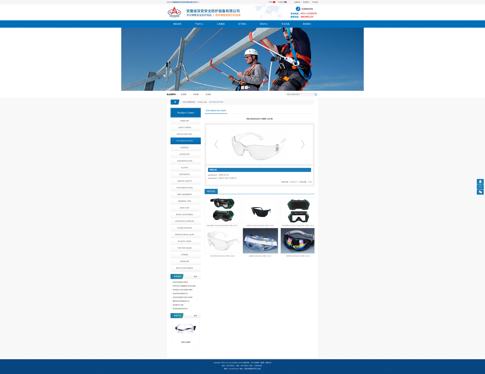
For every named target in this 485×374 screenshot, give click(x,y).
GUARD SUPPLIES (184, 228)
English (281, 2)
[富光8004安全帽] (185, 343)
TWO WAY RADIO (184, 248)
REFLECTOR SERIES (184, 268)
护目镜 (196, 94)
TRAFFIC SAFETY (184, 181)
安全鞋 (208, 94)
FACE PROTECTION (185, 188)
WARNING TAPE (184, 201)
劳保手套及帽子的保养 (180, 282)
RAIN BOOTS (184, 174)
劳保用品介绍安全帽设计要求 (182, 290)
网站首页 (177, 24)
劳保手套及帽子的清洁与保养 (182, 297)
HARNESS (185, 148)
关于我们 (242, 24)
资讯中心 (264, 24)
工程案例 (221, 24)
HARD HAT (184, 121)
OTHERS (184, 255)
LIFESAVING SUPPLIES (184, 221)
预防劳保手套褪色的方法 (181, 301)
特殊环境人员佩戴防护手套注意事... (185, 286)
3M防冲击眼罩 (186, 333)
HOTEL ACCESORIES (184, 214)
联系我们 (306, 2)
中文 (270, 2)
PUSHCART (184, 261)
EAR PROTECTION (184, 161)
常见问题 (285, 24)
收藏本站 (297, 2)
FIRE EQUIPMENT (184, 194)
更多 (195, 276)
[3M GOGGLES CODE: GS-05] (204, 8)
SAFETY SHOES (184, 127)
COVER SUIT (184, 154)
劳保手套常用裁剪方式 (180, 293)
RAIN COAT (184, 208)
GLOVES (184, 168)
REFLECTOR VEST (184, 134)
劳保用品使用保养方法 (180, 309)
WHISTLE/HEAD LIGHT (184, 235)
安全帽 (183, 94)
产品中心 (199, 24)
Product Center (202, 102)
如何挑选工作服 (178, 305)
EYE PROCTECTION (216, 102)
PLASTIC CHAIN (184, 241)
